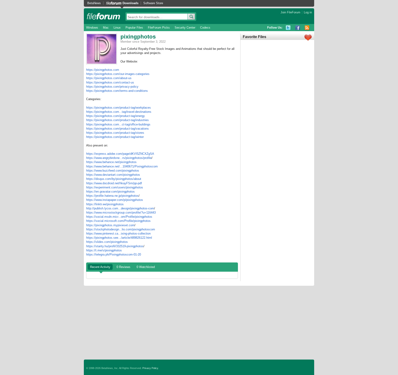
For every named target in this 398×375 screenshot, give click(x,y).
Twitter (288, 27)
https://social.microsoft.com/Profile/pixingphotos (118, 221)
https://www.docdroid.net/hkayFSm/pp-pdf (114, 183)
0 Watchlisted (146, 267)
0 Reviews (123, 267)
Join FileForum (290, 12)
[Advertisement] (199, 322)
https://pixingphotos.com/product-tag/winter (115, 137)
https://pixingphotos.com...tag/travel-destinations (118, 111)
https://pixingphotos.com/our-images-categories (117, 74)
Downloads (130, 3)
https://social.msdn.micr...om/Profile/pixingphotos (119, 216)
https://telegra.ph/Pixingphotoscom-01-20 (113, 254)
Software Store (153, 3)
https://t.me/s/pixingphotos (104, 250)
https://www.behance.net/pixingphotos (111, 162)
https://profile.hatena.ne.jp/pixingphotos (112, 195)
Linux (117, 27)
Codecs (205, 27)
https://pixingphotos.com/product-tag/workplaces (118, 107)
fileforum (103, 16)
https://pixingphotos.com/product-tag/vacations (117, 128)
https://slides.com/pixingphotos (107, 242)
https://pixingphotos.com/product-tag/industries (117, 120)
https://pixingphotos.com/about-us (109, 78)
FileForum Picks (159, 27)
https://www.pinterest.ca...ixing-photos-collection (118, 233)
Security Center (185, 27)
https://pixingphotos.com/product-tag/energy (115, 116)
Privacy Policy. (150, 368)
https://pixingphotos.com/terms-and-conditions (117, 90)
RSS (307, 27)
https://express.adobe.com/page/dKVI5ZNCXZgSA (120, 153)
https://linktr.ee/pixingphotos (105, 204)
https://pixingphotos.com (102, 69)
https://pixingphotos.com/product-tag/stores (115, 132)
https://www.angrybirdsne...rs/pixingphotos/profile (119, 158)
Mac (106, 27)
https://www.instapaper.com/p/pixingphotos (114, 200)
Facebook (297, 27)
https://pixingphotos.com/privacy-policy (112, 86)
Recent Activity (100, 267)
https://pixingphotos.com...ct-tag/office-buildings (118, 124)
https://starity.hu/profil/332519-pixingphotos (114, 246)
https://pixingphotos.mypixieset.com (110, 225)
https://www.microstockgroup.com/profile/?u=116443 (121, 212)
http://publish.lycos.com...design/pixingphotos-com (120, 208)
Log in (308, 12)
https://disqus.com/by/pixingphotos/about (113, 179)
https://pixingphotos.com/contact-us (110, 82)
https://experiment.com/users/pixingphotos (114, 187)
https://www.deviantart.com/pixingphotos (113, 174)
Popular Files (134, 27)
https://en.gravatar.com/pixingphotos (110, 191)
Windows (92, 27)
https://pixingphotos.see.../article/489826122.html (119, 237)
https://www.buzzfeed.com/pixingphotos (112, 170)
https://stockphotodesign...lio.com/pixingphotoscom (120, 229)
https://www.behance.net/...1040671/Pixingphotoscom (122, 166)
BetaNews (94, 3)
